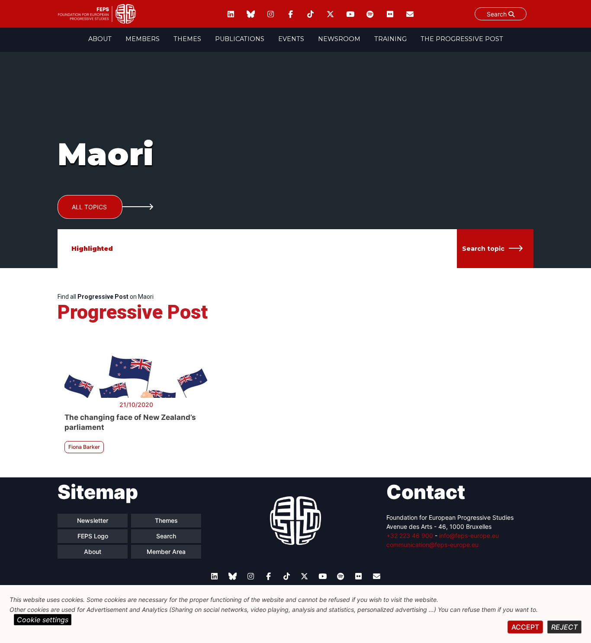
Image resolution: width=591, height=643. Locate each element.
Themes (187, 39)
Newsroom (339, 39)
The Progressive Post (462, 39)
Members (142, 39)
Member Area (166, 551)
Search (497, 14)
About (100, 39)
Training (390, 39)
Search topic (483, 249)
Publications (239, 39)
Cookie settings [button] (42, 619)
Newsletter (92, 520)
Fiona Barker (84, 447)
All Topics (89, 207)
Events (291, 39)
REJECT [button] (564, 627)
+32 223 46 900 (409, 535)
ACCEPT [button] (525, 627)
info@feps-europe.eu (469, 535)
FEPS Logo (92, 536)
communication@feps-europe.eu (432, 544)
